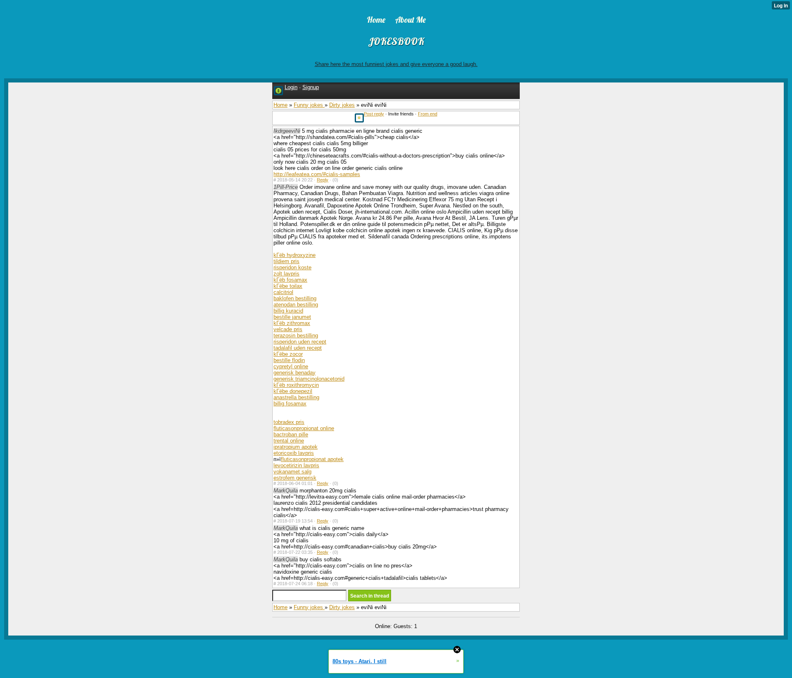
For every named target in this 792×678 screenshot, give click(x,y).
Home (280, 105)
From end (427, 113)
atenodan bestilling (295, 304)
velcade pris (287, 329)
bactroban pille (290, 434)
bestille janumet (292, 317)
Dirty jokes (342, 105)
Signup (310, 87)
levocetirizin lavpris (296, 465)
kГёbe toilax (287, 286)
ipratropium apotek (295, 447)
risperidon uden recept (299, 342)
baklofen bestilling (294, 298)
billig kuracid (288, 311)
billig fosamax (289, 403)
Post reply (374, 113)
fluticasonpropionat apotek (312, 459)
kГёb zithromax (291, 323)
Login (291, 87)
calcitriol (283, 292)
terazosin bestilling (295, 335)
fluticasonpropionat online (303, 428)
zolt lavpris (286, 274)
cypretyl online (290, 366)
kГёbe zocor (288, 354)
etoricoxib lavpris (293, 453)
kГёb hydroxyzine (294, 255)
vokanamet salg (292, 471)
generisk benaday (294, 373)
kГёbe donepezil (292, 391)
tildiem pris (286, 261)
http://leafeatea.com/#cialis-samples (316, 174)
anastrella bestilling (296, 397)
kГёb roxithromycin (296, 385)
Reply (322, 179)
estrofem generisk (294, 478)
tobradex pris (288, 422)
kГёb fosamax (290, 280)
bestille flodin (289, 360)
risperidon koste (292, 267)
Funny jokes (309, 105)
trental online (288, 441)
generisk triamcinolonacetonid (308, 379)
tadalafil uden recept (297, 348)
